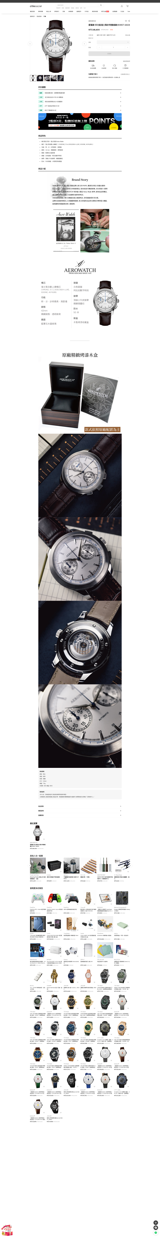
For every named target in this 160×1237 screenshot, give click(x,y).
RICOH (32, 985)
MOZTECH (117, 959)
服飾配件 (32, 16)
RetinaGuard (33, 959)
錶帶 (81, 8)
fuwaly (32, 933)
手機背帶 (58, 8)
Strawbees (100, 933)
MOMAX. (49, 959)
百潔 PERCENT (101, 875)
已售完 (109, 53)
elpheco (66, 875)
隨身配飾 (39, 16)
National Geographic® (120, 907)
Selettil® (49, 985)
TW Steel (99, 985)
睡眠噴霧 (67, 8)
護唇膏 (77, 8)
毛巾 (85, 8)
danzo (116, 933)
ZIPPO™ (82, 959)
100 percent (100, 959)
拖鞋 (63, 8)
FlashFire (32, 907)
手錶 (45, 16)
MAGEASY (100, 907)
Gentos (66, 959)
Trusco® (82, 907)
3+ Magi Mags (118, 875)
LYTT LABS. (100, 1037)
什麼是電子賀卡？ (125, 74)
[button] (33, 78)
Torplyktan (67, 933)
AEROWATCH (33, 842)
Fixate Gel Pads (34, 875)
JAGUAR (66, 985)
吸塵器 (72, 8)
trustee (49, 875)
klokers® (49, 1011)
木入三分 (82, 875)
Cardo (48, 933)
